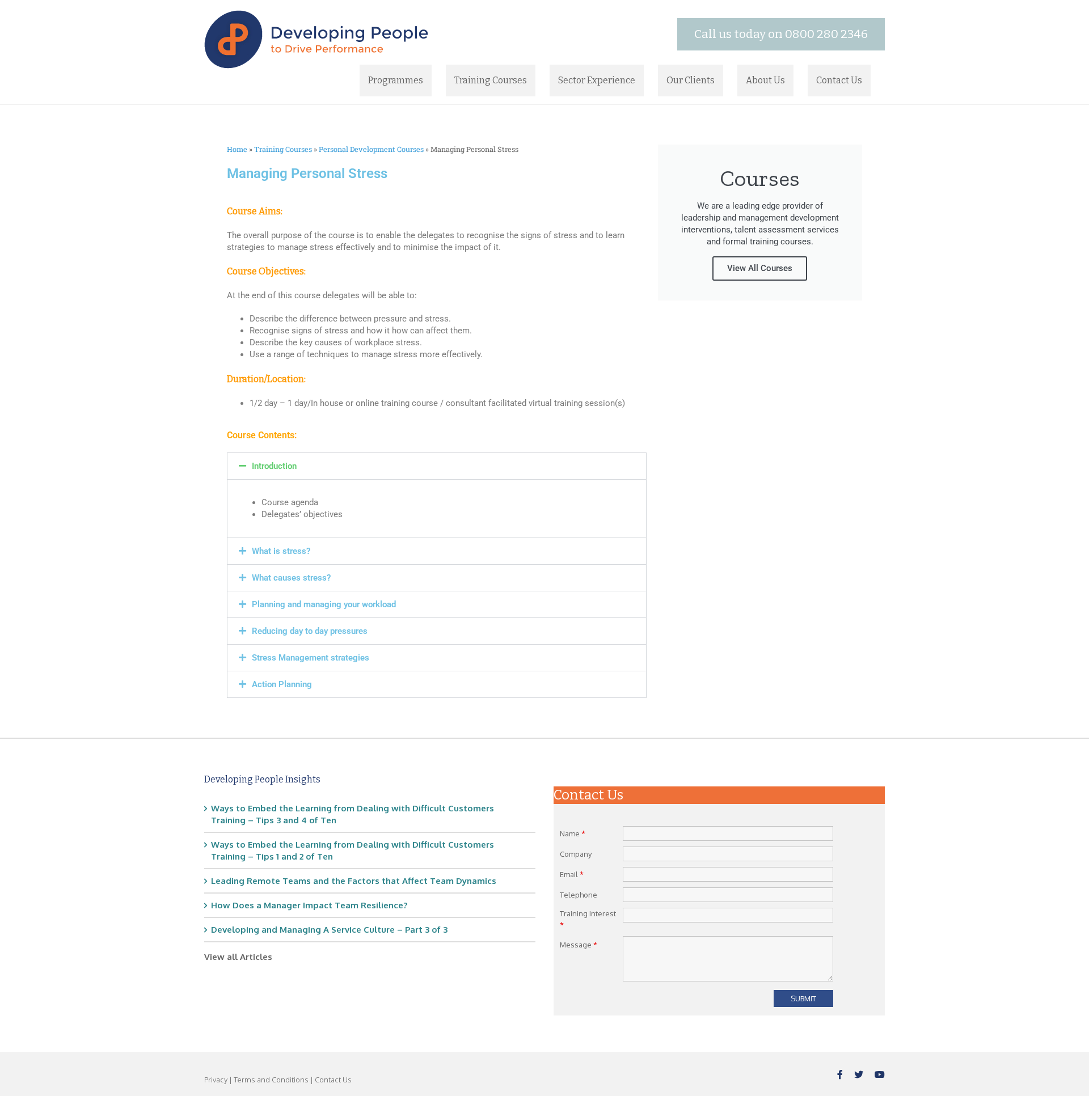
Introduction (274, 466)
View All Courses (759, 268)
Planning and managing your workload (324, 604)
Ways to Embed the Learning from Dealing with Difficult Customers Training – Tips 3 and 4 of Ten (352, 814)
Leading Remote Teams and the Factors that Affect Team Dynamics (353, 880)
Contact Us (333, 1079)
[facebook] (840, 1074)
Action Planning (282, 684)
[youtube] (880, 1074)
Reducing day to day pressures (310, 631)
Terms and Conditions (271, 1079)
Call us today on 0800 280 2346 (781, 34)
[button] (436, 466)
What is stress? (281, 551)
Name (572, 833)
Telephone (578, 894)
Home (237, 149)
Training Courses (283, 149)
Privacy (215, 1079)
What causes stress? (291, 578)
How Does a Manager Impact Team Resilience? (309, 905)
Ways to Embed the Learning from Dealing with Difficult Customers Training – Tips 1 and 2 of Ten (352, 850)
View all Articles (238, 956)
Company (576, 853)
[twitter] (858, 1074)
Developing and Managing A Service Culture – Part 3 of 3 (329, 929)
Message (578, 944)
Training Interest (588, 919)
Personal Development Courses (371, 149)
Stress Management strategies (310, 658)
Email (572, 874)
